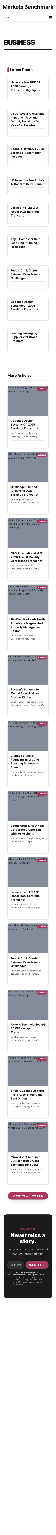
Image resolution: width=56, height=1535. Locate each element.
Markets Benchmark (28, 7)
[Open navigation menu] (50, 17)
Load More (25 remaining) (28, 1195)
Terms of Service (18, 1282)
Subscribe (35, 1264)
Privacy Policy (17, 1284)
